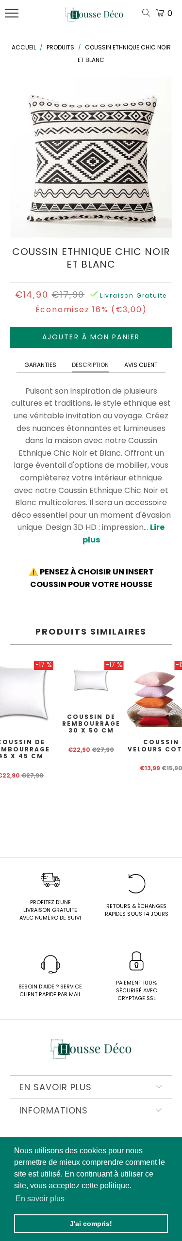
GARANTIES (40, 365)
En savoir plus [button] (40, 1198)
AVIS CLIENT (141, 365)
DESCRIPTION (90, 365)
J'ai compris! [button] (91, 1223)
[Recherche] (148, 13)
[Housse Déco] (94, 18)
